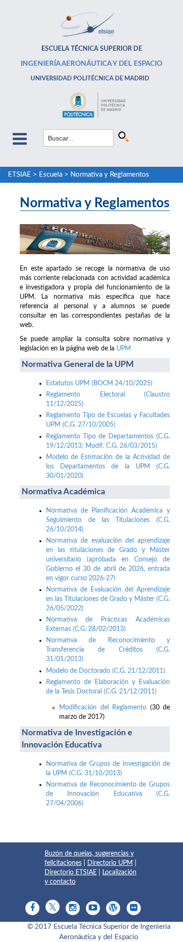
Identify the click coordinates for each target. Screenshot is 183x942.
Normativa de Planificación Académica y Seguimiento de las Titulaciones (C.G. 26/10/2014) (108, 520)
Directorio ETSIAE (71, 872)
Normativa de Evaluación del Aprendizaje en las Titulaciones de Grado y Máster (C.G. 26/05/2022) (108, 599)
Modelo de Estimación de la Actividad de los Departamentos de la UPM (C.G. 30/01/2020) (108, 466)
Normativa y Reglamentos (109, 174)
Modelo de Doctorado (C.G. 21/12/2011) (105, 671)
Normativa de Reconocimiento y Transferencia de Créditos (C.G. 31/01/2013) (108, 649)
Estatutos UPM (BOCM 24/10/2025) (100, 383)
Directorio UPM (110, 863)
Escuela (50, 174)
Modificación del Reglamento (102, 707)
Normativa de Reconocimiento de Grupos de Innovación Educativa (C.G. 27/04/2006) (108, 794)
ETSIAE (19, 174)
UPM (123, 348)
